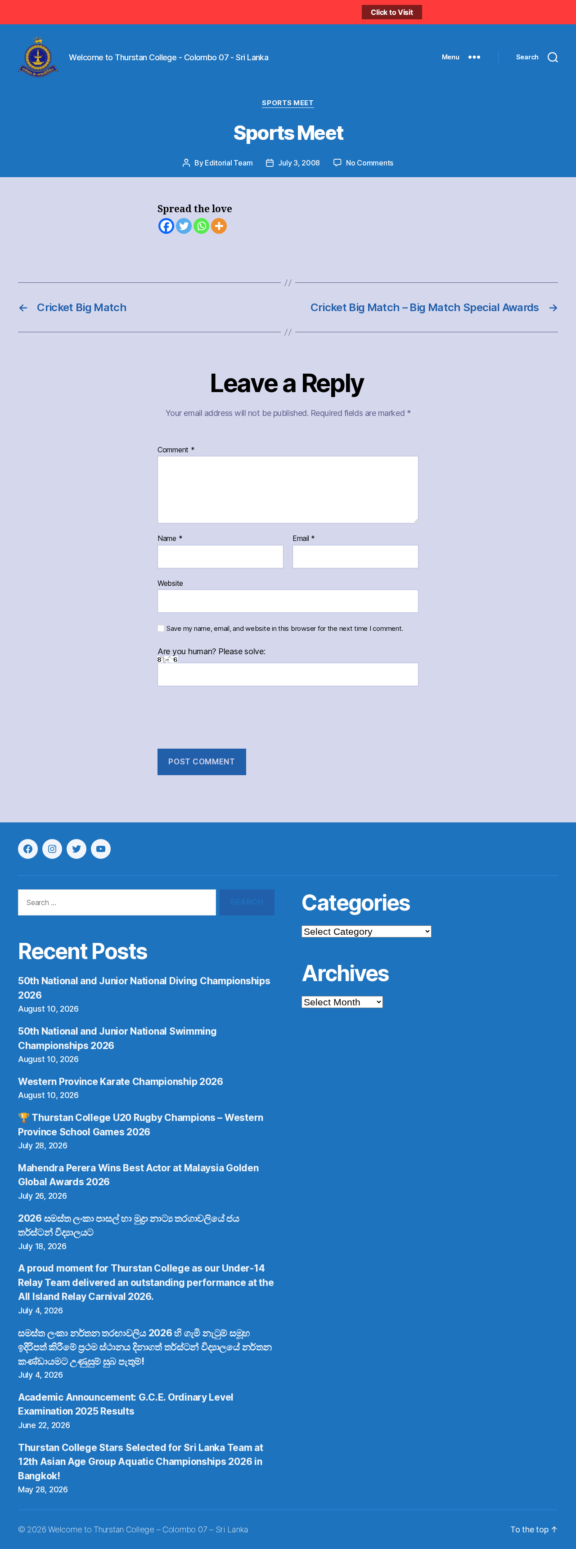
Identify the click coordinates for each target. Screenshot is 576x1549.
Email (303, 539)
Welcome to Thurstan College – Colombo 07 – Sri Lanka (148, 1529)
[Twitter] (184, 226)
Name (170, 539)
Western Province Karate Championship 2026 (120, 1081)
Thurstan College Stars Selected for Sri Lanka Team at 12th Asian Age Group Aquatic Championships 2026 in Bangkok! (140, 1462)
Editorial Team (228, 162)
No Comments (369, 162)
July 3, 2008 (299, 162)
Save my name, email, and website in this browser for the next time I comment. (284, 629)
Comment (176, 450)
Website (170, 583)
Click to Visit (392, 12)
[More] (219, 226)
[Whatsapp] (201, 226)
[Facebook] (166, 226)
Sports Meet (288, 103)
